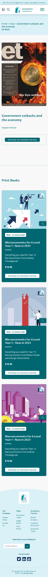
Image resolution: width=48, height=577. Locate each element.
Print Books (18, 527)
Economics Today (20, 516)
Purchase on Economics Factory (22, 139)
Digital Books (18, 522)
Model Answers (34, 518)
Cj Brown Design (28, 573)
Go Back (6, 29)
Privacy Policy (5, 518)
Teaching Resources (35, 524)
